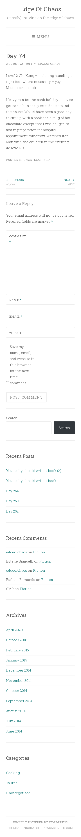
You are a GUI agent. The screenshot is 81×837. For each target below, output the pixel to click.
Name (15, 300)
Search (11, 418)
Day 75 (69, 182)
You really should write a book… (32, 480)
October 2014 (16, 690)
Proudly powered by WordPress (40, 822)
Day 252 (12, 511)
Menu (43, 36)
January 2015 (16, 660)
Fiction (39, 552)
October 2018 (16, 640)
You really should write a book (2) (33, 470)
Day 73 (15, 182)
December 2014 (18, 670)
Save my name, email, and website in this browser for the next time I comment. (22, 364)
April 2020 (14, 630)
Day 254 (12, 491)
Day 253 (12, 501)
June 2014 (14, 731)
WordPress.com (59, 828)
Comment (17, 239)
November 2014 (19, 680)
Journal (12, 783)
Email (15, 316)
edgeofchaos (49, 63)
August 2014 (15, 711)
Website (16, 333)
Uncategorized (36, 159)
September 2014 (19, 701)
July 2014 (13, 721)
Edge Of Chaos (40, 9)
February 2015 (17, 650)
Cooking (13, 772)
